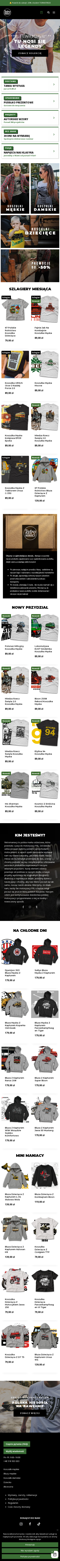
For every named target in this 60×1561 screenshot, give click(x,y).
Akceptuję (30, 1544)
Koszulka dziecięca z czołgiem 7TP (42, 1249)
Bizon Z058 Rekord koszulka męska (44, 701)
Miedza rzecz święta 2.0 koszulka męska (43, 438)
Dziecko (7, 1482)
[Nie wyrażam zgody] (57, 1530)
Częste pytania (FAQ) (17, 1444)
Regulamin (13, 1502)
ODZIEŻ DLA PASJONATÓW (30, 1397)
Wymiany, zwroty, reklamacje (22, 1495)
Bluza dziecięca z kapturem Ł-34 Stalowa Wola (14, 1197)
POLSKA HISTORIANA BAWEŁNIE (30, 1404)
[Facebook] (30, 1524)
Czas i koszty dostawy (19, 1506)
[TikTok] (39, 1524)
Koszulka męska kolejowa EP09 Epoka (13, 438)
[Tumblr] (36, 907)
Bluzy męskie (9, 1473)
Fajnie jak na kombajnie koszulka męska (43, 330)
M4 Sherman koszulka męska (13, 805)
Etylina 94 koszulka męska (43, 752)
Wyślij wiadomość (15, 1451)
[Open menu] (54, 12)
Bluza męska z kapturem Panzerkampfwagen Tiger (44, 1026)
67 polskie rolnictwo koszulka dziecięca (10, 331)
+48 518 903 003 (11, 1461)
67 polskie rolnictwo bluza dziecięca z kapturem (43, 492)
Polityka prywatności (18, 1498)
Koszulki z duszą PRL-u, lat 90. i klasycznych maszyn (30, 36)
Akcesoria (8, 1486)
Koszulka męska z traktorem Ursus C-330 (14, 491)
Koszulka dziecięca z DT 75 (14, 1355)
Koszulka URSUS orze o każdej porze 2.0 (14, 386)
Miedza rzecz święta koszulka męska (14, 754)
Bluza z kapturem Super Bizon (44, 1079)
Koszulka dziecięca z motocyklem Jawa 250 (14, 1303)
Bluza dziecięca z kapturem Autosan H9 (15, 1249)
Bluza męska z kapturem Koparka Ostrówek (15, 1025)
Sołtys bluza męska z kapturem (45, 971)
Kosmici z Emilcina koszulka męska (45, 805)
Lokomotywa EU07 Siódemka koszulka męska (43, 649)
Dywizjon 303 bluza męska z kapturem (12, 973)
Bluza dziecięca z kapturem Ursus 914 (44, 1357)
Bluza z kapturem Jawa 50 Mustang (44, 1129)
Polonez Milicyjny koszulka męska (14, 647)
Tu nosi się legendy (30, 44)
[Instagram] (30, 907)
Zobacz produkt (15, 664)
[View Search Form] (47, 12)
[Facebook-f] (23, 907)
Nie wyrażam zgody (30, 1550)
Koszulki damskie (12, 1477)
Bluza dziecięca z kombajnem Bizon (44, 1195)
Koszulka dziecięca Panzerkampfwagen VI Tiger (44, 1303)
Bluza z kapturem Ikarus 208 (14, 1079)
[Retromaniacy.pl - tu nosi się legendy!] (12, 12)
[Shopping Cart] (41, 12)
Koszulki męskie (11, 1469)
